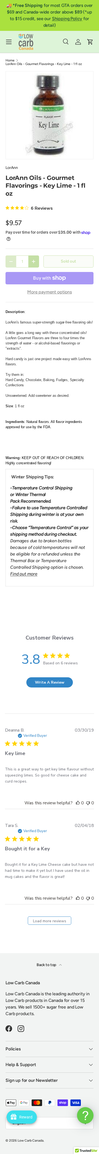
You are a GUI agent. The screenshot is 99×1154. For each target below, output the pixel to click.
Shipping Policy (67, 18)
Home (10, 60)
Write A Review (49, 682)
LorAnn (12, 167)
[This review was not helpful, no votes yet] (88, 803)
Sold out (68, 261)
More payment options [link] (49, 292)
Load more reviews (49, 921)
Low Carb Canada (30, 1140)
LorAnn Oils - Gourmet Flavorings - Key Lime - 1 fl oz (44, 64)
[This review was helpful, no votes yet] (78, 803)
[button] (90, 42)
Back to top (47, 964)
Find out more (23, 573)
